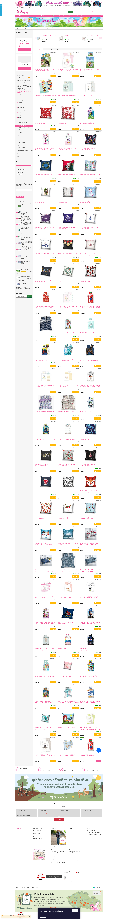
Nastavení (43, 916)
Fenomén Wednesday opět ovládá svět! (76, 865)
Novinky (19, 114)
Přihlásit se (20, 196)
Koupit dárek (24, 68)
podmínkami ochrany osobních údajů (24, 193)
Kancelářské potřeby (21, 82)
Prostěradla (21, 124)
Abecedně (67, 49)
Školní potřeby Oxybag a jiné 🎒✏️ (23, 77)
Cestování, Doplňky (21, 110)
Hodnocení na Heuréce (37, 836)
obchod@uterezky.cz (92, 830)
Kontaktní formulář (24, 49)
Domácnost (20, 102)
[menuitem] (20, 16)
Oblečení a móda (21, 135)
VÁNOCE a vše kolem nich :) (22, 155)
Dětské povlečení (22, 125)
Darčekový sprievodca (22, 99)
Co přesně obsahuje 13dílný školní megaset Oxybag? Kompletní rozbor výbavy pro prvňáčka (57, 853)
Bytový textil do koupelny (23, 129)
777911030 (90, 838)
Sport (19, 137)
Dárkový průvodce (21, 101)
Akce (20, 171)
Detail (98, 760)
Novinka (20, 172)
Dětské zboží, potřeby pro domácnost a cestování (24, 92)
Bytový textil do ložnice (23, 122)
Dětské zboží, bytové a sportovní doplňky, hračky (25, 151)
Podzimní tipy (53, 856)
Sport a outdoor (21, 149)
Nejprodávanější (59, 49)
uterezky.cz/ (90, 836)
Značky (19, 104)
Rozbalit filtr (24, 176)
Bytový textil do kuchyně (23, 130)
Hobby (19, 140)
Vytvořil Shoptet (99, 887)
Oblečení (20, 112)
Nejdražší (52, 49)
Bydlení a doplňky (21, 147)
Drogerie (19, 97)
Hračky (19, 94)
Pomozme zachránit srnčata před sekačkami (75, 857)
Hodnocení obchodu (59, 804)
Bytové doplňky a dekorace (24, 119)
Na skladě (21, 169)
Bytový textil (21, 120)
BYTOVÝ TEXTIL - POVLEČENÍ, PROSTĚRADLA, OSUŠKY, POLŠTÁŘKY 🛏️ (24, 86)
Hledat (70, 12)
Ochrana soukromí (68, 7)
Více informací (49, 913)
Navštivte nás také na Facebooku (94, 834)
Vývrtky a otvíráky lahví (22, 144)
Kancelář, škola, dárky (21, 83)
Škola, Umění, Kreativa (22, 109)
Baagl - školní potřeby (21, 79)
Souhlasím (75, 911)
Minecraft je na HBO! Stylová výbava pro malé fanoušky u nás (58, 863)
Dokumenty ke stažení (37, 838)
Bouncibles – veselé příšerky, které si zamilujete (76, 861)
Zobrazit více (59, 819)
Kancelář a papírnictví (22, 142)
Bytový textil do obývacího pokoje (25, 127)
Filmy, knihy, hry (21, 96)
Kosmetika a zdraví (21, 145)
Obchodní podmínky (47, 7)
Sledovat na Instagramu (59, 847)
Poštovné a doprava (58, 7)
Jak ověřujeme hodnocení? (38, 835)
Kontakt (34, 840)
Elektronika (20, 139)
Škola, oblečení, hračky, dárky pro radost (24, 80)
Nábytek (19, 117)
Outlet (19, 105)
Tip (19, 174)
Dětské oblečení (20, 88)
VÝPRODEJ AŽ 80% (20, 75)
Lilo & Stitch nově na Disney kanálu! (57, 859)
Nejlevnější (46, 49)
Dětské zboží (20, 132)
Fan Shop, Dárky (21, 107)
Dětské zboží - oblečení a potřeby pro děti (25, 89)
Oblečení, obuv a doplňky (23, 134)
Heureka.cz (20, 115)
